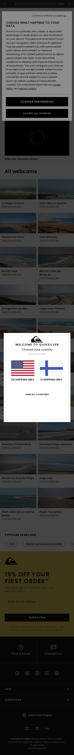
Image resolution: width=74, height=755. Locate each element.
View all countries (37, 394)
